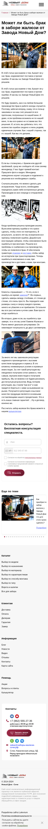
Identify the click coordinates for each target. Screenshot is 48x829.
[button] (4, 536)
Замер (5, 626)
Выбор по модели (10, 562)
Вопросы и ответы (10, 688)
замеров (24, 295)
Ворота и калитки (10, 587)
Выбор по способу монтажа (15, 579)
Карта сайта (7, 666)
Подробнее (22, 826)
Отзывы (5, 657)
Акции (4, 684)
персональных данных (33, 458)
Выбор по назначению (12, 566)
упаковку (16, 253)
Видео (5, 653)
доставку (27, 253)
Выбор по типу (8, 583)
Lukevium (23, 812)
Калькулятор (7, 692)
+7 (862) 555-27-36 (21, 720)
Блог (4, 645)
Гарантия (6, 622)
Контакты (6, 662)
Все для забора (9, 591)
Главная (5, 13)
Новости (6, 649)
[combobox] (8, 451)
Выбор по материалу (12, 570)
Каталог (6, 555)
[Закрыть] (42, 823)
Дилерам (6, 618)
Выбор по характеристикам (15, 575)
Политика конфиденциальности (17, 816)
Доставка (6, 610)
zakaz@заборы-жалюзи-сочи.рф (22, 746)
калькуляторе (15, 411)
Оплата (5, 614)
